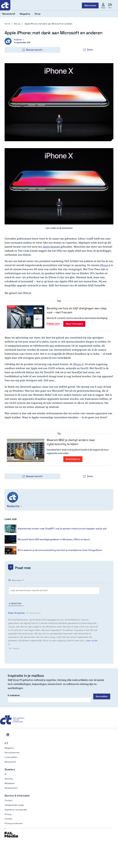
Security (9, 778)
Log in (9, 43)
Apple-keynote (51, 246)
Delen (90, 49)
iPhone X (78, 364)
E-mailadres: (14, 695)
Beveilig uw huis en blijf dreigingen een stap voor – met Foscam (77, 310)
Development (11, 788)
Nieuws (17, 23)
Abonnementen (12, 752)
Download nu (73, 459)
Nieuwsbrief (10, 761)
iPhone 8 (105, 265)
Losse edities (11, 757)
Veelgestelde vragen (14, 805)
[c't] (5, 5)
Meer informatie (74, 323)
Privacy (8, 814)
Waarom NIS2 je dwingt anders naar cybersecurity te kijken (71, 442)
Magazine (9, 748)
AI (5, 774)
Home (7, 23)
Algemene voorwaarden (16, 809)
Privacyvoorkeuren (14, 823)
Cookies (8, 818)
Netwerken (10, 783)
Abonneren (90, 5)
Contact (8, 800)
